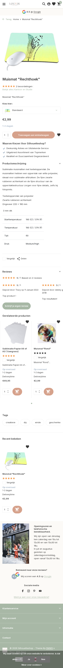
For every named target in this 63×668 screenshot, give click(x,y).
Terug (8, 19)
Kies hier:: (7, 103)
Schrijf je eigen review (16, 306)
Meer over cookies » (31, 665)
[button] (31, 403)
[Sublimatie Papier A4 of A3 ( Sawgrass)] (15, 333)
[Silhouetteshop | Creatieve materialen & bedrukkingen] (17, 4)
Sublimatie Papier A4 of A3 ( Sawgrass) (14, 350)
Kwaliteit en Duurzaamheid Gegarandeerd (27, 156)
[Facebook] (22, 591)
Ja (29, 659)
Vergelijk (11, 258)
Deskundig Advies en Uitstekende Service (27, 148)
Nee (43, 659)
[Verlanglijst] (54, 4)
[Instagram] (28, 591)
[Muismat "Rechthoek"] (15, 458)
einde (38, 422)
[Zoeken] (44, 4)
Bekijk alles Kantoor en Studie (17, 89)
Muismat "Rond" (42, 348)
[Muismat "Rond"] (47, 333)
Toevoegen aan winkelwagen (33, 135)
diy (25, 422)
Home (16, 19)
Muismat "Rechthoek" (13, 474)
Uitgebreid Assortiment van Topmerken (26, 152)
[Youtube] (40, 591)
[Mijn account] (48, 4)
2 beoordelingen (24, 86)
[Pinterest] (34, 591)
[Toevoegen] (17, 391)
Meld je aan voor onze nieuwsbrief (31, 597)
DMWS (49, 648)
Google (37, 11)
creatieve (10, 422)
